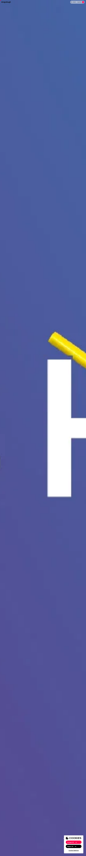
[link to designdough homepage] (6, 2)
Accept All (70, 842)
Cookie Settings (74, 850)
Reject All (70, 846)
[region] (73, 844)
